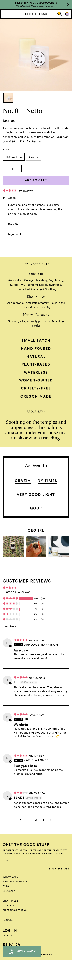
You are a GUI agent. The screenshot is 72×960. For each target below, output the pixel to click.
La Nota (8, 920)
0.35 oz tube (14, 157)
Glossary (9, 891)
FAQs (6, 886)
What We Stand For (15, 881)
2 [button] (28, 820)
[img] (21, 640)
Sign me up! (59, 868)
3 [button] (36, 820)
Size (6, 149)
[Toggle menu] (5, 14)
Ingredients (15, 234)
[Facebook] (5, 945)
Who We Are (10, 876)
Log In (10, 931)
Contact (8, 905)
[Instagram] (11, 945)
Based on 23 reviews (17, 592)
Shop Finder (10, 901)
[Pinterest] (18, 945)
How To (13, 224)
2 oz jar (33, 157)
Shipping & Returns (15, 910)
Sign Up (7, 935)
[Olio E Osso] (36, 14)
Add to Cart (36, 180)
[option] (36, 55)
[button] (10, 191)
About (12, 197)
